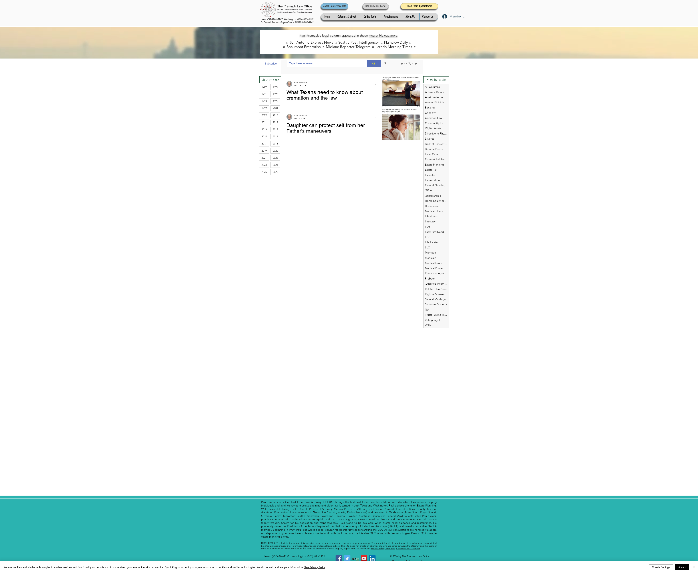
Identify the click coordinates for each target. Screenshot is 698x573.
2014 (275, 129)
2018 (275, 143)
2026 (275, 172)
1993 (264, 101)
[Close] (693, 567)
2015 (264, 136)
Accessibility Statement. (408, 548)
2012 (275, 122)
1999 (264, 108)
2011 (264, 122)
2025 (264, 172)
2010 (275, 115)
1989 (264, 87)
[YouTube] (364, 558)
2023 (264, 164)
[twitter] (347, 558)
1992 (275, 94)
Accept (682, 567)
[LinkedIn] (372, 558)
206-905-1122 (305, 19)
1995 (275, 101)
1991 (264, 94)
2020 (275, 150)
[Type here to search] (373, 63)
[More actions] (376, 84)
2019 (264, 150)
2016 (275, 136)
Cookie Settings (661, 567)
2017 (264, 143)
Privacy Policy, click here (383, 548)
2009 (264, 115)
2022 (275, 157)
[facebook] (339, 558)
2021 (264, 157)
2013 (264, 129)
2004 (275, 108)
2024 (275, 164)
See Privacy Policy (314, 567)
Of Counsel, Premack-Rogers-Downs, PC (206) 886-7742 (287, 22)
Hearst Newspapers (383, 35)
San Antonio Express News (311, 42)
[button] (348, 16)
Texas (263, 19)
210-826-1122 (275, 19)
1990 (275, 87)
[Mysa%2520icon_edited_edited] (355, 558)
